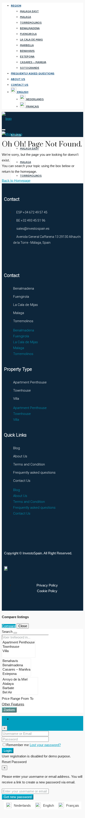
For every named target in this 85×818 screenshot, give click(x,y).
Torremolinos (31, 22)
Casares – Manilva (33, 62)
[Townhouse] (18, 647)
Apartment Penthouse (30, 382)
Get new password (18, 797)
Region (16, 5)
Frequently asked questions (32, 73)
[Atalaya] (20, 684)
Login (8, 750)
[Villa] (18, 651)
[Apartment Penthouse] (18, 642)
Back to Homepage (16, 180)
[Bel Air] (20, 692)
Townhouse (22, 390)
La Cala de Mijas (31, 39)
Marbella (27, 45)
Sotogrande (29, 67)
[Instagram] (26, 259)
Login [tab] (15, 719)
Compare (9, 626)
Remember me (18, 745)
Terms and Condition (29, 464)
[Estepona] (16, 674)
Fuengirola (28, 33)
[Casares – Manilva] (16, 669)
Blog (16, 448)
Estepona (27, 56)
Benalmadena (30, 28)
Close (22, 626)
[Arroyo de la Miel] (20, 679)
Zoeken (9, 710)
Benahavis (27, 50)
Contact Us (19, 84)
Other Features (13, 704)
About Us (18, 79)
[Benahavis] (16, 661)
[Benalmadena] (16, 665)
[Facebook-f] (9, 259)
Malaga (25, 17)
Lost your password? (45, 745)
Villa (16, 399)
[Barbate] (20, 688)
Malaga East (29, 11)
